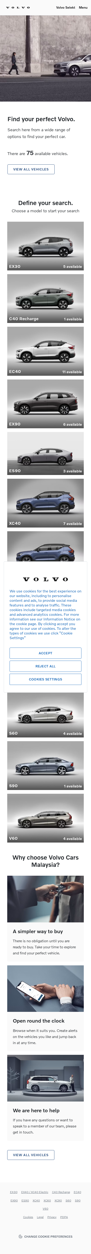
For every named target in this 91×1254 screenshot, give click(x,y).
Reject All (45, 666)
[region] (45, 627)
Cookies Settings (45, 679)
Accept (45, 653)
